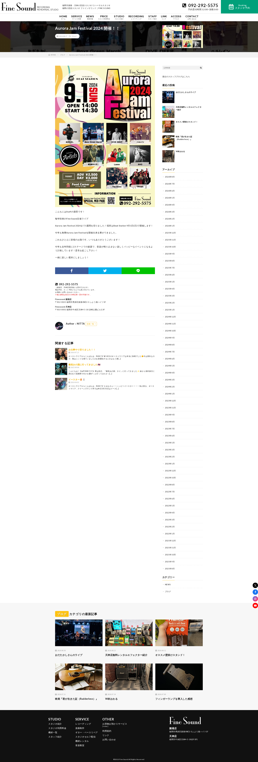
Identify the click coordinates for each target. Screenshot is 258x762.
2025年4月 (170, 289)
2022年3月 (170, 519)
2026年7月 (170, 184)
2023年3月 (170, 449)
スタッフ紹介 (55, 736)
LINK (164, 17)
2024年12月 (170, 317)
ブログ (74, 36)
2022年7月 (170, 491)
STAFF (152, 17)
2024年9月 (170, 338)
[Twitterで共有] (105, 270)
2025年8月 (170, 261)
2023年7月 (170, 428)
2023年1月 (170, 463)
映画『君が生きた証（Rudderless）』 (76, 698)
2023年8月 (170, 421)
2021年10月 (170, 554)
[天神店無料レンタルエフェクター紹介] (168, 112)
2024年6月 (170, 359)
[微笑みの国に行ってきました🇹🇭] (61, 369)
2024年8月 (170, 345)
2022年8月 (170, 484)
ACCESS (176, 17)
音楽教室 (79, 745)
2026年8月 (170, 177)
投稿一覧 (90, 324)
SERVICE (76, 17)
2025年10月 (170, 247)
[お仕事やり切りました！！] (61, 354)
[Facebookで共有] (71, 270)
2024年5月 (170, 366)
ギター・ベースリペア (86, 732)
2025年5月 (170, 282)
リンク (105, 735)
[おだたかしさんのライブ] (168, 97)
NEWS (90, 17)
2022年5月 (170, 505)
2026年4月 (170, 205)
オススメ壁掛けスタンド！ (187, 122)
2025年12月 (170, 233)
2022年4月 (170, 512)
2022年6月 (170, 498)
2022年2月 (170, 526)
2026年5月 (170, 198)
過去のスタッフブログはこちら (176, 76)
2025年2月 (170, 303)
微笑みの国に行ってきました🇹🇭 (85, 364)
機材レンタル (82, 741)
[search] (201, 68)
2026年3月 (170, 212)
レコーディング (83, 723)
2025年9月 (170, 254)
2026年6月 (170, 191)
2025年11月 (170, 240)
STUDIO (119, 17)
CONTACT (192, 17)
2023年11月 (170, 407)
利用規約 (106, 731)
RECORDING (136, 17)
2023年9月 (170, 414)
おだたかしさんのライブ (186, 92)
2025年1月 (170, 310)
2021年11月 (170, 547)
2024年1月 (170, 394)
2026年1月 (170, 226)
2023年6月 (170, 435)
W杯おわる (180, 151)
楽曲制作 (79, 728)
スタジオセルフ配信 (85, 736)
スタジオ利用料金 (57, 728)
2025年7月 (170, 268)
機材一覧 (52, 732)
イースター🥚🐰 (77, 379)
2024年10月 (170, 331)
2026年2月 (170, 219)
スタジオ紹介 (55, 723)
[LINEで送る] (138, 270)
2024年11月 (170, 324)
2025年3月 (170, 296)
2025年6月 (170, 275)
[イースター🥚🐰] (61, 384)
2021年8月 (170, 568)
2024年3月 (170, 380)
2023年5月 (170, 442)
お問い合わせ (109, 739)
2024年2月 (170, 387)
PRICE (104, 17)
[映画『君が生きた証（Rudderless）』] (168, 141)
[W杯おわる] (168, 156)
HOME (63, 17)
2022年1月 (170, 533)
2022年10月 (170, 477)
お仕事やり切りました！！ (82, 349)
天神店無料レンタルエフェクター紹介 (126, 654)
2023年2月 (170, 456)
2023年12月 (170, 401)
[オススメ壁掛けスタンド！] (168, 127)
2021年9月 (170, 561)
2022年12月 (170, 470)
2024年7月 (170, 352)
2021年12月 (170, 540)
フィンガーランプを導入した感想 (174, 698)
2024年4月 (170, 373)
